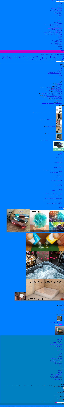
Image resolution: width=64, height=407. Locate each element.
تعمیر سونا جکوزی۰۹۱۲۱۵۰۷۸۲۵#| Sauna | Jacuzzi (56, 10)
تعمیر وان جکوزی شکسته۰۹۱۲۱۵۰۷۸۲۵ (57, 99)
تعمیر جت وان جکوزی (59, 7)
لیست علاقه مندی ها (59, 16)
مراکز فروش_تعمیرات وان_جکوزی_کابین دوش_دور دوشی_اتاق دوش (53, 34)
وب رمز (57, 404)
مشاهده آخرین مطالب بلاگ (55, 0)
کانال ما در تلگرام (61, 65)
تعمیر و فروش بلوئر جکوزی (58, 11)
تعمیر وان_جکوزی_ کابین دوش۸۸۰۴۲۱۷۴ (57, 29)
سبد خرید (61, 14)
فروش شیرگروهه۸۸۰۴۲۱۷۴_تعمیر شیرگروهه (56, 27)
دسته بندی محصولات (61, 0)
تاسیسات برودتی (60, 36)
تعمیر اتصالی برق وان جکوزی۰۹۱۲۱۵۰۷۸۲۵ (56, 98)
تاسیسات (61, 3)
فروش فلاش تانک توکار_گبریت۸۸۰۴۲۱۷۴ (57, 30)
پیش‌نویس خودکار (60, 84)
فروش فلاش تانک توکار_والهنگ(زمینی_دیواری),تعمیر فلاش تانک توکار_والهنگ (52, 95)
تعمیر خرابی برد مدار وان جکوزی (58, 9)
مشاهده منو (62, 50)
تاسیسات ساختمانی (59, 5)
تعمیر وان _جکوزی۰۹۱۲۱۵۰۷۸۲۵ (58, 22)
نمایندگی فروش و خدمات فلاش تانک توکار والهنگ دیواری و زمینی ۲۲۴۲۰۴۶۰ (53, 24)
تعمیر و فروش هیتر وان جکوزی (58, 45)
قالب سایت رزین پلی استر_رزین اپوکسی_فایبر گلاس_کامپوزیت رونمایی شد (53, 32)
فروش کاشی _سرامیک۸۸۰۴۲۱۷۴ (58, 91)
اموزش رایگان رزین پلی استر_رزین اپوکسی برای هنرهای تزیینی (54, 33)
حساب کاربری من (60, 46)
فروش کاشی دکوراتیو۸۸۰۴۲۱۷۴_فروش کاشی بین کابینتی (55, 28)
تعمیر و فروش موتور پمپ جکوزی (58, 12)
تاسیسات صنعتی (60, 6)
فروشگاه (61, 48)
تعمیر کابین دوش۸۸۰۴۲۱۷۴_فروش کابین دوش (56, 43)
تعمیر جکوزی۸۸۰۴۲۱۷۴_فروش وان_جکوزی (56, 8)
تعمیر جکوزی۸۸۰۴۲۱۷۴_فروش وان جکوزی (56, 26)
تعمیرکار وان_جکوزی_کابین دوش (58, 88)
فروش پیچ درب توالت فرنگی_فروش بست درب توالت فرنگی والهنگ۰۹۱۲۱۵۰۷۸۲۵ (52, 93)
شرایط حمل (60, 15)
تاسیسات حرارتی (60, 4)
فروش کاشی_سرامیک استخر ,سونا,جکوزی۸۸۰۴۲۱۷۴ (55, 31)
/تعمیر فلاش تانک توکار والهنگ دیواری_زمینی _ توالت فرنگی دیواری (54, 97)
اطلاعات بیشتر (60, 324)
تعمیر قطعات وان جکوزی (59, 20)
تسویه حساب (60, 39)
